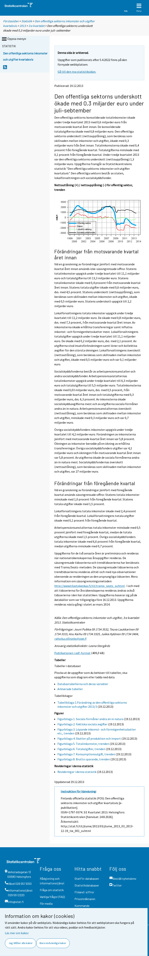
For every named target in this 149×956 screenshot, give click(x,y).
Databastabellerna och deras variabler (82, 684)
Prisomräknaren (84, 899)
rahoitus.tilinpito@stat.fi (70, 639)
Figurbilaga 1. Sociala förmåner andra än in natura (90, 719)
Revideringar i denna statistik (76, 772)
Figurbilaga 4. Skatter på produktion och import (89, 738)
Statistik (26, 21)
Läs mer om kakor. (17, 933)
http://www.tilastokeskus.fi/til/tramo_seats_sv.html (89, 586)
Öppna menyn (16, 39)
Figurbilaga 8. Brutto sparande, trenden (83, 759)
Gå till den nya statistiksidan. (77, 72)
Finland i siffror (84, 892)
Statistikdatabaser (86, 885)
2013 (23, 26)
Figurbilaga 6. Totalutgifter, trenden (81, 749)
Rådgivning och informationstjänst (52, 881)
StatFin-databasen (86, 878)
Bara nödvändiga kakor (53, 943)
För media (46, 903)
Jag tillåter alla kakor (21, 943)
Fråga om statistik (52, 890)
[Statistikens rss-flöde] (5, 68)
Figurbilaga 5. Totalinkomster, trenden (83, 744)
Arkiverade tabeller (70, 689)
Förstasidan (11, 21)
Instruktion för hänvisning (78, 791)
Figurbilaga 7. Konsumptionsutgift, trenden (86, 754)
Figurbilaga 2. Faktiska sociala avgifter (82, 724)
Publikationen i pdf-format (72, 653)
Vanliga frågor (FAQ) (52, 897)
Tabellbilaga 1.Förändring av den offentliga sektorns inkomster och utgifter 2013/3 (92, 704)
